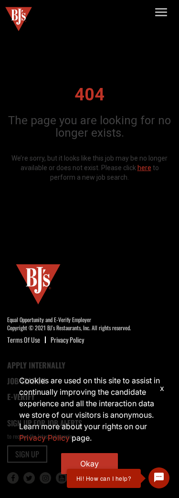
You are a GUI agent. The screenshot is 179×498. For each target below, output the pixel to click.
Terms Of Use (23, 340)
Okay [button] (89, 463)
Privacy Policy (67, 340)
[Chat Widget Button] (158, 477)
